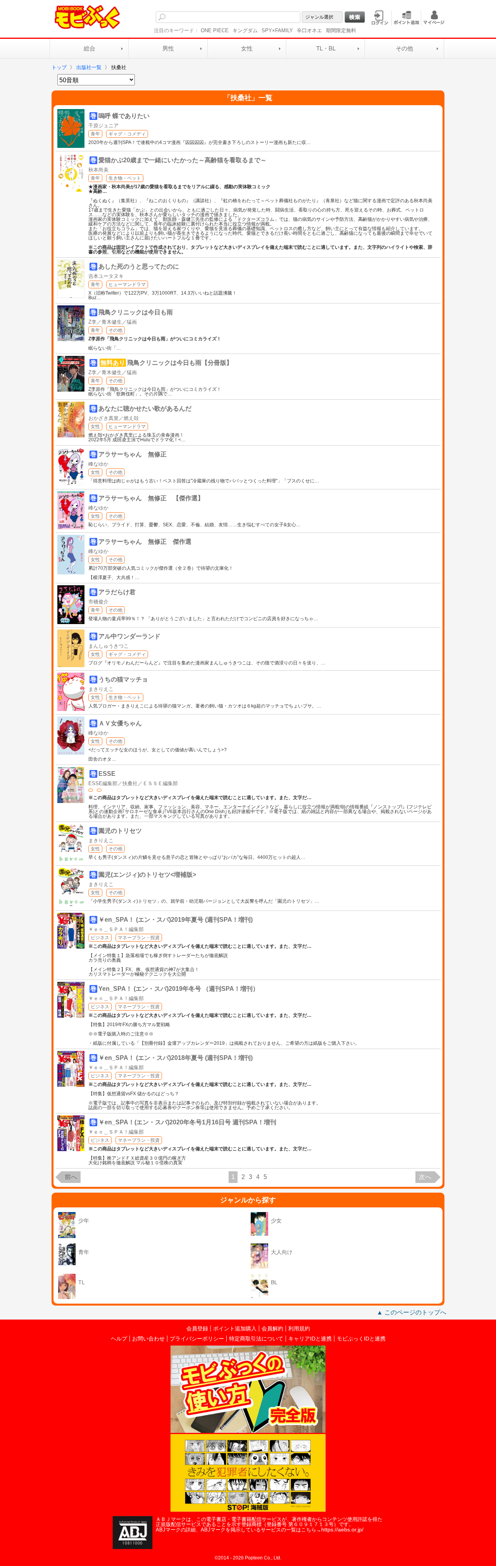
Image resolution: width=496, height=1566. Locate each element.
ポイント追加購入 (235, 1328)
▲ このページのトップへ (411, 1312)
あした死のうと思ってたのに (138, 266)
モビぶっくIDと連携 (361, 1338)
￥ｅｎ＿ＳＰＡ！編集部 (116, 929)
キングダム (245, 30)
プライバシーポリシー (197, 1338)
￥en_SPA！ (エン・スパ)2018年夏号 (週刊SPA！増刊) (175, 1057)
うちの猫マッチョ (123, 679)
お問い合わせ (148, 1338)
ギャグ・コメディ (127, 134)
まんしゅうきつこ (108, 646)
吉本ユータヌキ (106, 276)
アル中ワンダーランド (129, 636)
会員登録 (197, 1328)
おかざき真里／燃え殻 (113, 418)
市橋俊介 (98, 602)
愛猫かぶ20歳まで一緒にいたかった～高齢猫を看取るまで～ (182, 160)
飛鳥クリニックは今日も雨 (135, 312)
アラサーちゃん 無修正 (132, 454)
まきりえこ (101, 689)
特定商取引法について (256, 1338)
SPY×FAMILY (277, 30)
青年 (95, 134)
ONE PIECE (215, 30)
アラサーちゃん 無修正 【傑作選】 (151, 498)
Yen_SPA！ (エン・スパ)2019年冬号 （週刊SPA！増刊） (178, 988)
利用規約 (299, 1328)
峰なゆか (98, 464)
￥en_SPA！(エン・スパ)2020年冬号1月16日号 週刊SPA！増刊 (187, 1122)
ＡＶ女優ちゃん (120, 723)
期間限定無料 (341, 30)
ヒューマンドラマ (127, 284)
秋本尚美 (98, 170)
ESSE (106, 773)
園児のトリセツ (120, 830)
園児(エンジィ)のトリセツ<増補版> (147, 874)
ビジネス (100, 937)
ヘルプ (119, 1338)
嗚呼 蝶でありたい (124, 116)
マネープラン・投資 (139, 937)
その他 (404, 48)
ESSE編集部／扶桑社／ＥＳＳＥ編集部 (133, 783)
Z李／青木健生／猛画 (112, 322)
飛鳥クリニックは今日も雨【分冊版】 (179, 362)
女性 (247, 48)
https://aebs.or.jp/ (342, 1529)
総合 (89, 48)
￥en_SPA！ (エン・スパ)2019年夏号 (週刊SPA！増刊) (175, 919)
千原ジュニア (103, 125)
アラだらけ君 (117, 592)
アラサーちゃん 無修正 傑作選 (144, 541)
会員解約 (272, 1328)
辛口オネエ (309, 30)
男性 (168, 48)
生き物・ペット (124, 178)
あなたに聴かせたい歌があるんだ (144, 408)
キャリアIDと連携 (310, 1338)
